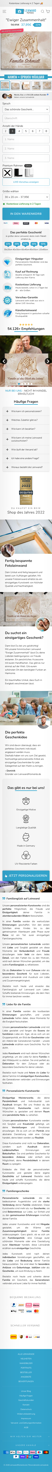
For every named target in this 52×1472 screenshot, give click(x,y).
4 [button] (28, 383)
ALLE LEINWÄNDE (26, 1354)
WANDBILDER (25, 1363)
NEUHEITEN (26, 1358)
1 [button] (18, 383)
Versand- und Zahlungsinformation (26, 1423)
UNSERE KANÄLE (26, 1445)
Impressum (26, 1418)
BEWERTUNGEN (26, 1381)
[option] (26, 3)
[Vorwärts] (49, 609)
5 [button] (31, 383)
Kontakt (26, 1404)
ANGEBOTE (26, 1376)
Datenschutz (26, 1409)
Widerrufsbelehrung (26, 1414)
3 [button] (25, 383)
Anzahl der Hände (12, 126)
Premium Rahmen (17, 165)
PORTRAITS (26, 1367)
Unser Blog (26, 1391)
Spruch (6, 103)
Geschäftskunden (26, 1400)
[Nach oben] (26, 1305)
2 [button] (22, 383)
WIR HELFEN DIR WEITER (26, 1436)
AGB (26, 1427)
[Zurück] (2, 609)
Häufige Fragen (26, 1395)
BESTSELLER (26, 1372)
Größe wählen (11, 191)
